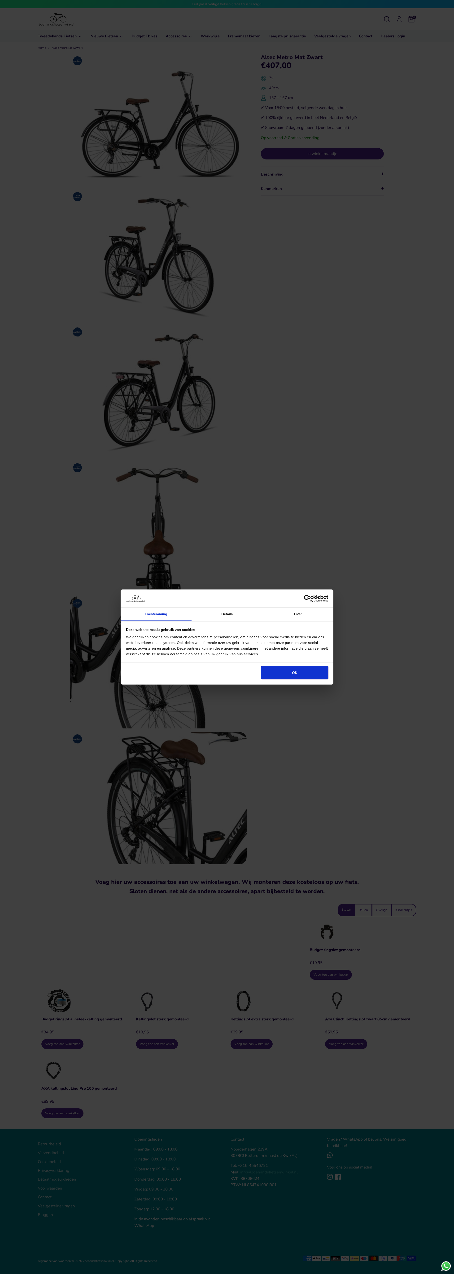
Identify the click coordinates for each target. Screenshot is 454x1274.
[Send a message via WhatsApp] (446, 1266)
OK (294, 672)
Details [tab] (227, 614)
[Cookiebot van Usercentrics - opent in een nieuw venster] (307, 598)
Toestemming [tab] (156, 614)
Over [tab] (298, 614)
